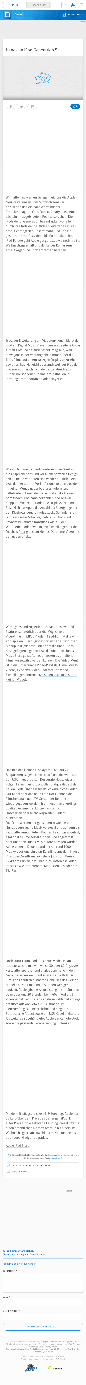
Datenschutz (48, 1359)
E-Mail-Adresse (12, 1310)
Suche (64, 5)
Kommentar (10, 1270)
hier (22, 532)
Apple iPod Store (17, 1146)
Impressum (33, 1359)
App (73, 5)
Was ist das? (57, 1158)
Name (6, 1297)
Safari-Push (60, 1359)
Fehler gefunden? (19, 1171)
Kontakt (81, 5)
